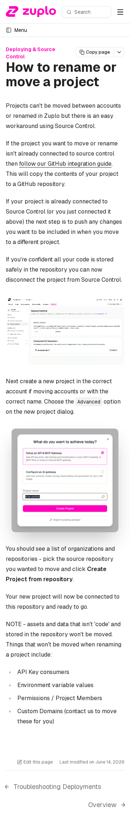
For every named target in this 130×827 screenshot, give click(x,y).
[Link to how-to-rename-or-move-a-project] (107, 83)
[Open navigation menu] (120, 12)
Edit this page (38, 762)
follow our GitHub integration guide (65, 164)
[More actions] (119, 52)
